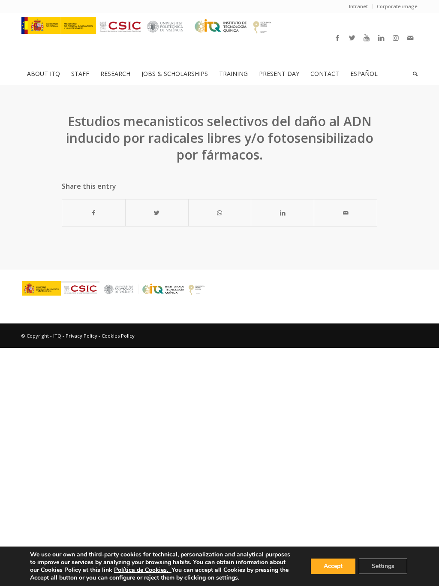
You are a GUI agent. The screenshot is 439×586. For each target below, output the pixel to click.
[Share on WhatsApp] (220, 212)
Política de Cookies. (142, 570)
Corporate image (397, 6)
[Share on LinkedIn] (282, 212)
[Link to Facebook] (337, 37)
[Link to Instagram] (395, 37)
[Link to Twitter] (352, 37)
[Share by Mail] (345, 212)
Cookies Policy (118, 335)
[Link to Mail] (410, 37)
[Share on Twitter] (157, 212)
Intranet (358, 6)
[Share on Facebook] (93, 212)
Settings (383, 566)
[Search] (412, 74)
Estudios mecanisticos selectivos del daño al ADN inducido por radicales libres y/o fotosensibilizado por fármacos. (219, 137)
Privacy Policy (81, 335)
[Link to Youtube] (366, 37)
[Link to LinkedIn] (381, 37)
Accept (333, 566)
